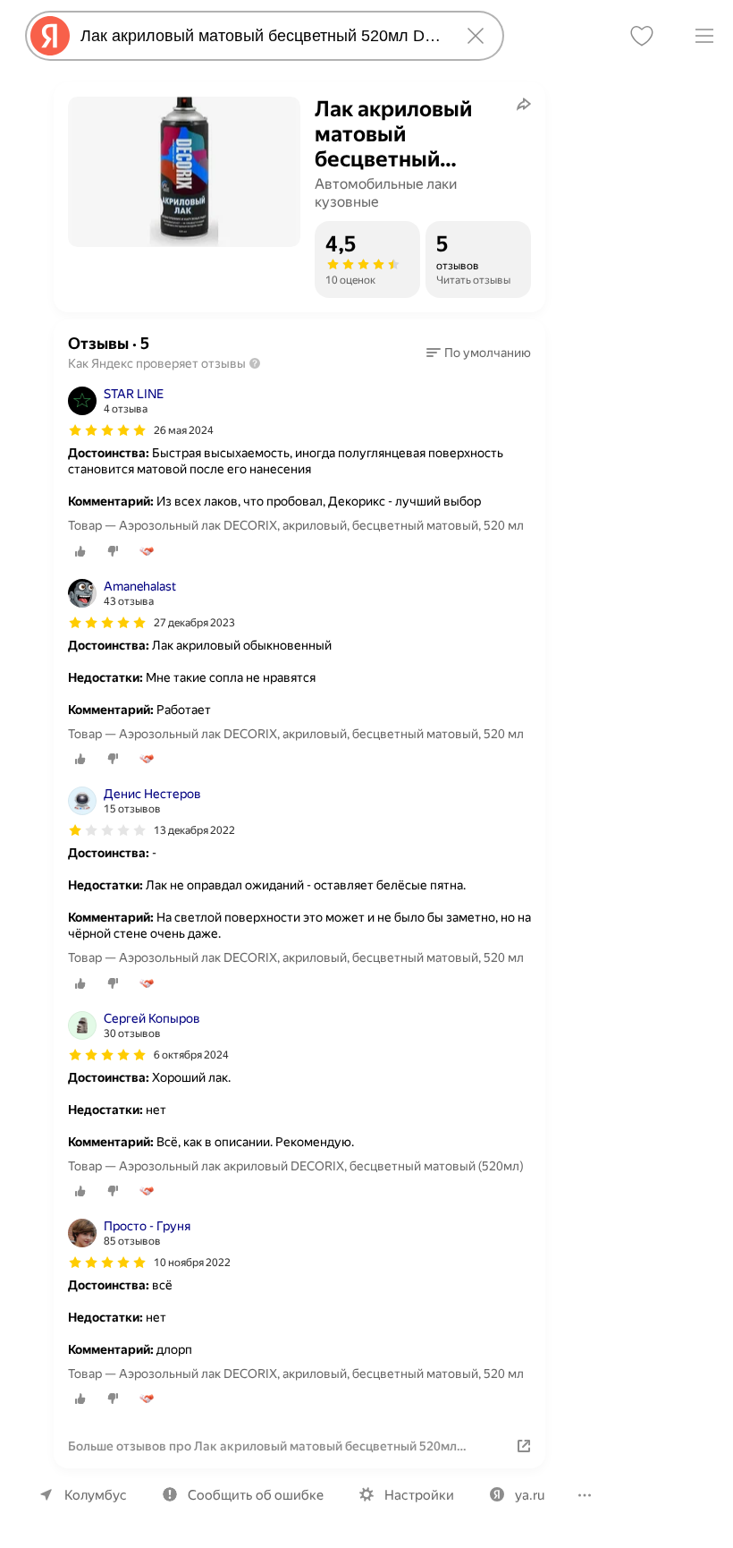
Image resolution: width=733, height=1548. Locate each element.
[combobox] (261, 36)
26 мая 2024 (184, 430)
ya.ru (529, 1495)
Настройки (419, 1495)
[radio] (80, 551)
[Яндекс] (50, 35)
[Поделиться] (524, 104)
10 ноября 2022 (192, 1262)
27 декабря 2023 (194, 623)
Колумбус (95, 1495)
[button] (478, 352)
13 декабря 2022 (194, 830)
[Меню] (704, 36)
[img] (107, 430)
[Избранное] (641, 35)
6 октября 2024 (191, 1055)
